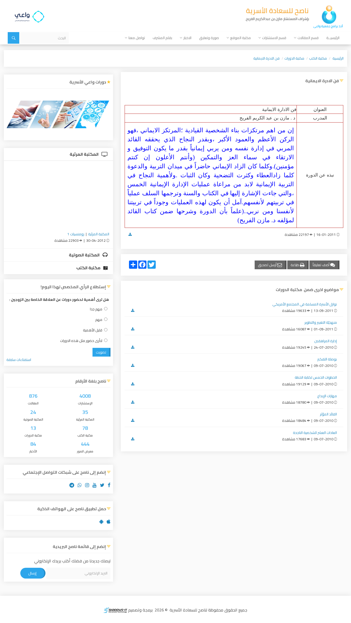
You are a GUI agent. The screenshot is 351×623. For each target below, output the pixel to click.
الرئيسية (338, 58)
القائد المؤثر (328, 414)
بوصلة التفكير (327, 359)
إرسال (32, 573)
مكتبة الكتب (318, 58)
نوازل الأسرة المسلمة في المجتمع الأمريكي (304, 304)
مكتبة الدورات (294, 58)
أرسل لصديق (267, 265)
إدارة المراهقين (325, 341)
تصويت (101, 352)
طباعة (295, 265)
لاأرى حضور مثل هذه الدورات (81, 341)
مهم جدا (96, 309)
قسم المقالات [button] (308, 37)
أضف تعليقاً (321, 265)
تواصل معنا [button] (136, 37)
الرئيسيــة (332, 37)
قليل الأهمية (92, 330)
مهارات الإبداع (327, 396)
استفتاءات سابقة (18, 359)
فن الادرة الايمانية (266, 58)
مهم (98, 320)
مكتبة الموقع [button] (240, 37)
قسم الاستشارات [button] (274, 37)
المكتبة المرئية (84, 154)
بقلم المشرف (162, 37)
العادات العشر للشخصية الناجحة (315, 432)
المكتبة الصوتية (84, 255)
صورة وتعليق (209, 37)
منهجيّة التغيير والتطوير (320, 322)
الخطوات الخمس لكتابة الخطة (316, 377)
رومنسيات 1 (75, 234)
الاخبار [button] (187, 37)
